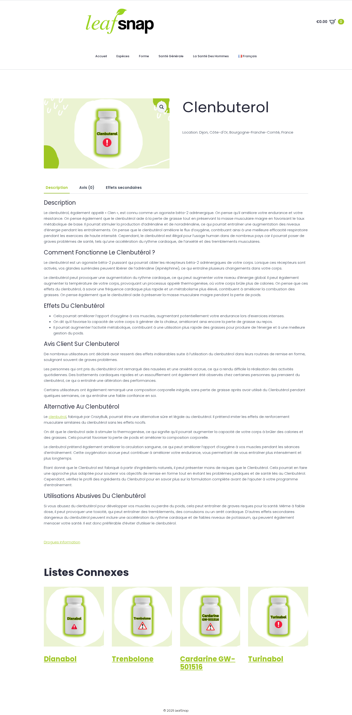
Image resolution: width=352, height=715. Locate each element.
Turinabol (265, 659)
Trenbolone (132, 659)
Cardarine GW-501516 (207, 662)
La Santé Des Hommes (211, 56)
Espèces (122, 56)
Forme (144, 56)
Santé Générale (171, 56)
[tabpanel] (176, 362)
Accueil (101, 56)
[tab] (57, 187)
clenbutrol (57, 416)
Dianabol (60, 659)
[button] (162, 107)
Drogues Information (62, 542)
